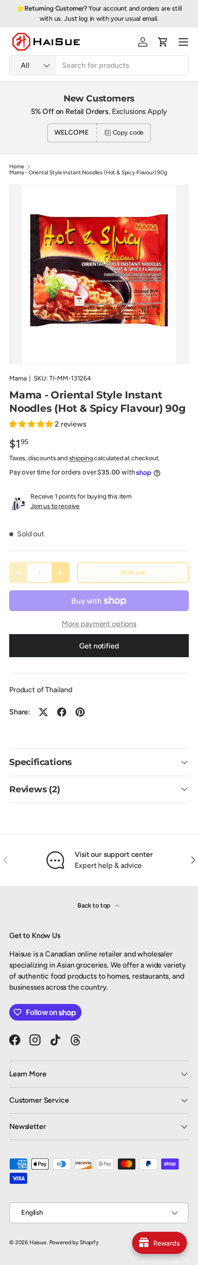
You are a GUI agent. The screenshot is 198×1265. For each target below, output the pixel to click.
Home (16, 166)
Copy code (128, 133)
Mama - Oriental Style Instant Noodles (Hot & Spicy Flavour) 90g (88, 172)
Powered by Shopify (74, 1242)
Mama (17, 378)
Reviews (174, 13)
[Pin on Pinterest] (80, 712)
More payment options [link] (99, 623)
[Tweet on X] (43, 712)
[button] (163, 42)
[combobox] (99, 65)
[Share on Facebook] (61, 712)
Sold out (133, 572)
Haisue (38, 1242)
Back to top (94, 905)
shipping (81, 458)
